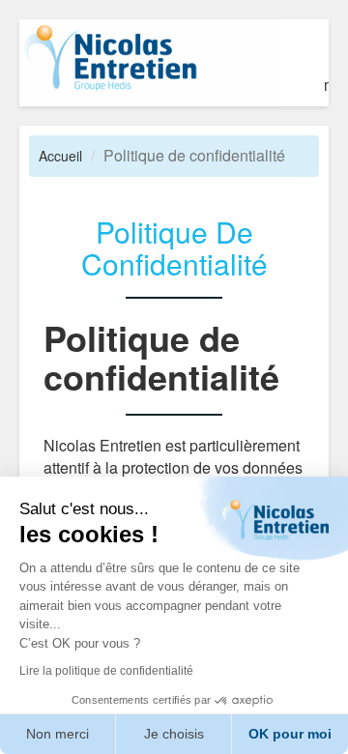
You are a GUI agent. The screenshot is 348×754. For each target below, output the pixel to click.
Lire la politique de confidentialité (106, 671)
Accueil (60, 155)
